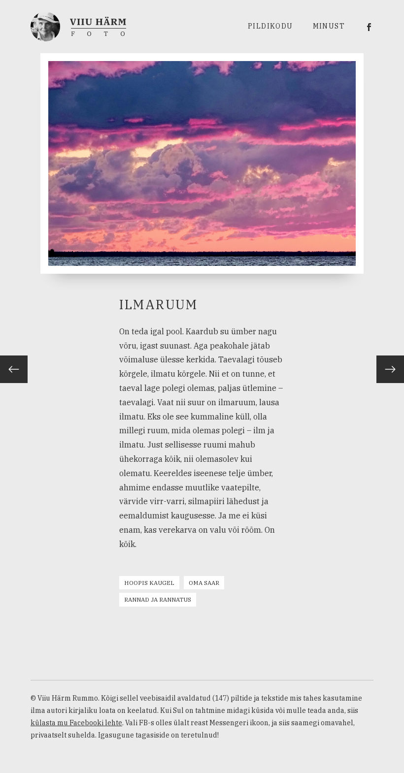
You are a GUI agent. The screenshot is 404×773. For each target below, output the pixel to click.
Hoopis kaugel (149, 582)
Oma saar (204, 582)
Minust (329, 26)
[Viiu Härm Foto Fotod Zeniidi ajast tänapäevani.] (78, 26)
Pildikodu (270, 26)
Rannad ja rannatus (157, 599)
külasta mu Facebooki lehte (76, 722)
